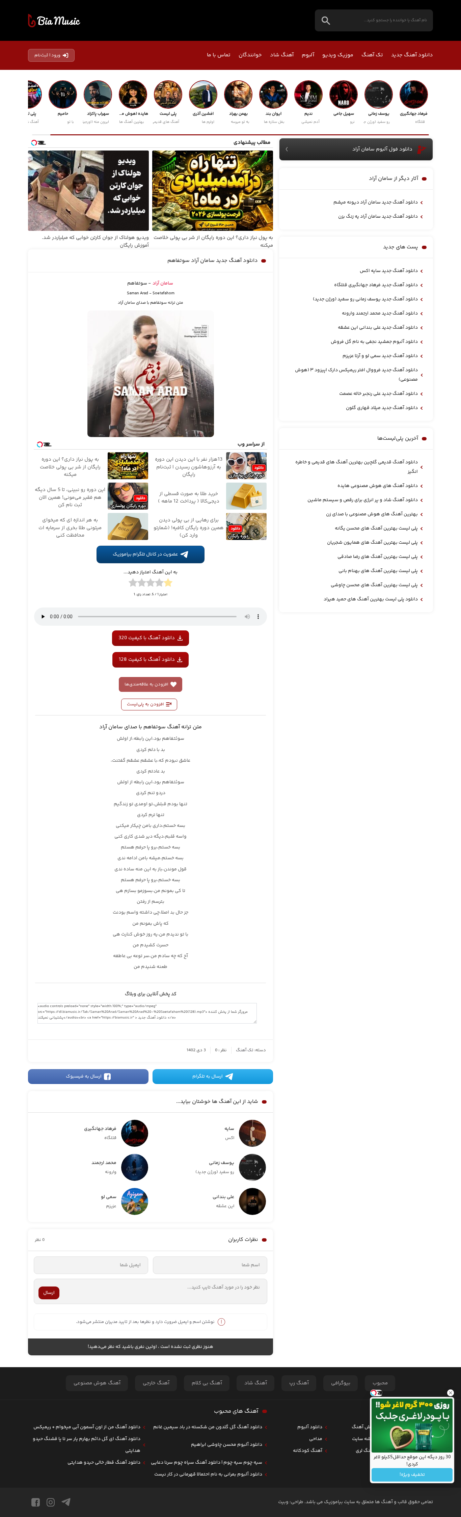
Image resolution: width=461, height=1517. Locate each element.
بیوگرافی (340, 1383)
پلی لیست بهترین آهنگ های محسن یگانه (376, 528)
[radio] (168, 584)
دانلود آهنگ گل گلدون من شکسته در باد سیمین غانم (207, 1427)
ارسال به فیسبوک (84, 1076)
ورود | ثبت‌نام (47, 55)
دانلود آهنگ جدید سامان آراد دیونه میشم (375, 202)
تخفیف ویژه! (412, 1475)
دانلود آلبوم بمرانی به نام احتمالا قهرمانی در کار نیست (208, 1474)
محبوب (380, 1383)
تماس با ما (219, 55)
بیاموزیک (54, 20)
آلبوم (308, 55)
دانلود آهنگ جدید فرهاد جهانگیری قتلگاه (376, 285)
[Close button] (450, 1392)
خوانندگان (250, 55)
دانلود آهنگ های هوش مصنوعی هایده (377, 486)
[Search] (326, 20)
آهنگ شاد (282, 55)
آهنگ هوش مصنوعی (97, 1383)
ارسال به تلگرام (207, 1076)
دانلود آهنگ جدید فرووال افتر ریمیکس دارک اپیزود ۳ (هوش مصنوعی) (356, 375)
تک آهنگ (372, 55)
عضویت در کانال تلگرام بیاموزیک (145, 554)
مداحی (315, 1439)
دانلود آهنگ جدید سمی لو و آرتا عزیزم (380, 356)
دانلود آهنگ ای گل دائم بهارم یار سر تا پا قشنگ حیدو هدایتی (86, 1445)
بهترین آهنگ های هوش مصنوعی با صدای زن (372, 514)
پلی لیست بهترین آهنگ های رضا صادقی (377, 557)
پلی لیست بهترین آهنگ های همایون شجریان (372, 542)
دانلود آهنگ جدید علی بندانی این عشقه (378, 327)
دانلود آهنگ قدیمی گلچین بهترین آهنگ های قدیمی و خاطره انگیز (356, 467)
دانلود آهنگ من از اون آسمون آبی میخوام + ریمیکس (86, 1427)
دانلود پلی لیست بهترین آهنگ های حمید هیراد (371, 599)
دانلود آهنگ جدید (412, 55)
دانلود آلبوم (309, 1427)
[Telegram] (66, 1502)
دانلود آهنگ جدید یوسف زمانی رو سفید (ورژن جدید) (365, 299)
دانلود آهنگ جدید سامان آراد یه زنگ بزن (378, 216)
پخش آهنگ (363, 1427)
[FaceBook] (35, 1502)
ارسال (49, 1293)
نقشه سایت (363, 1439)
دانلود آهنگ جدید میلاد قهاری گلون (382, 408)
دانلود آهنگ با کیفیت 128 (147, 659)
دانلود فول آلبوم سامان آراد (382, 149)
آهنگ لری (365, 1451)
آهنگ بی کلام (207, 1383)
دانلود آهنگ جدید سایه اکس (389, 271)
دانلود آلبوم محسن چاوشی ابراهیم (226, 1444)
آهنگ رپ (299, 1383)
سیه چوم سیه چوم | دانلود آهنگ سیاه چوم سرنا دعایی (206, 1462)
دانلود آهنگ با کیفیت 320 (146, 638)
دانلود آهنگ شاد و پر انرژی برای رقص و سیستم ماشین (362, 500)
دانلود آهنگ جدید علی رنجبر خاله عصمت (378, 394)
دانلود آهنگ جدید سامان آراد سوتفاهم (212, 260)
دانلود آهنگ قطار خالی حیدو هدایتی (103, 1462)
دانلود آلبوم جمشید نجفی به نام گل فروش (374, 342)
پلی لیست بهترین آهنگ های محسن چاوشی (374, 585)
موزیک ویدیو (337, 55)
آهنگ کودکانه (307, 1451)
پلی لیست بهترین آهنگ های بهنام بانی (378, 571)
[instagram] (51, 1502)
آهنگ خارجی (156, 1383)
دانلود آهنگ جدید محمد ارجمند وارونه (380, 313)
